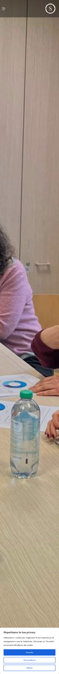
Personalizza (30, 660)
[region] (29, 651)
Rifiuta (30, 668)
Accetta (29, 652)
